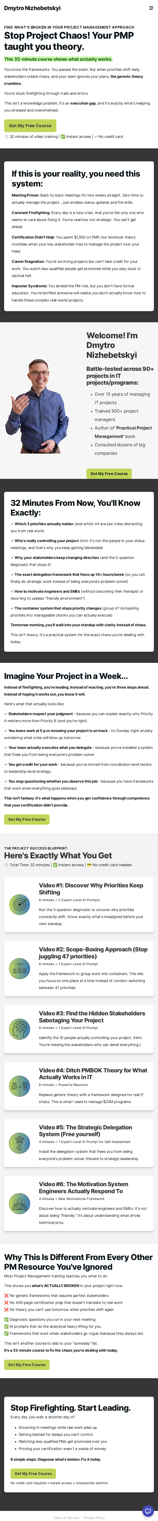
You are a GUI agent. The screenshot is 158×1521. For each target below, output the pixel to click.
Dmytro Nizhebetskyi (32, 8)
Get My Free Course (30, 125)
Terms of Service (66, 1518)
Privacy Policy (94, 1518)
